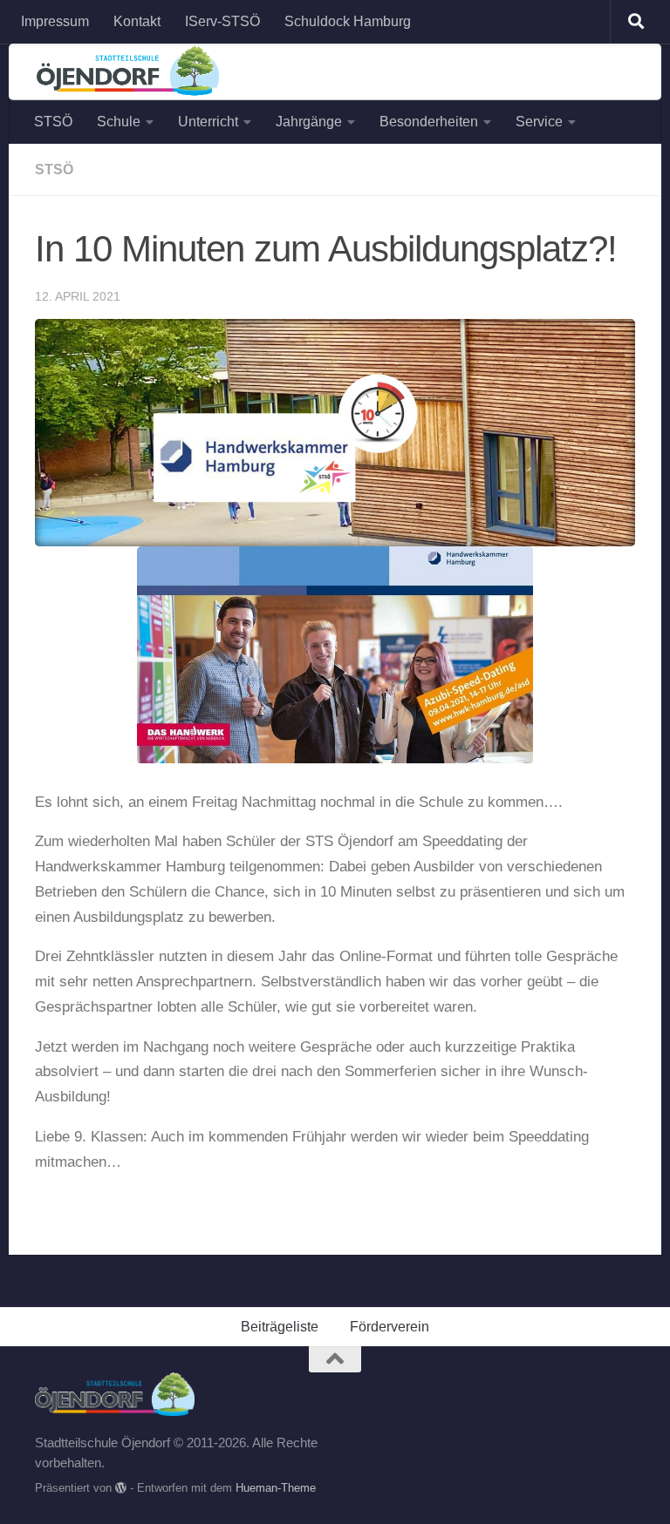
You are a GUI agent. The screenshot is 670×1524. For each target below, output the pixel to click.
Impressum (55, 21)
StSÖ (54, 169)
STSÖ (53, 121)
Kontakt (137, 21)
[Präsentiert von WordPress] (120, 1488)
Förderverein (389, 1326)
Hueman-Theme (276, 1487)
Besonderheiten (428, 121)
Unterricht (208, 121)
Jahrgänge (309, 121)
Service (539, 121)
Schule (118, 121)
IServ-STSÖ (222, 21)
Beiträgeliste (279, 1326)
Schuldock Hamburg (347, 21)
